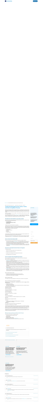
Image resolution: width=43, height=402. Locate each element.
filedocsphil (9, 388)
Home (15, 1)
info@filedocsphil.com (24, 398)
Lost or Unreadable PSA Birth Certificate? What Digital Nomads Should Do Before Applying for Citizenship (34, 214)
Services (19, 1)
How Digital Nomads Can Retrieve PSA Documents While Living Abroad (34, 217)
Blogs (26, 1)
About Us (30, 1)
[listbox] (34, 238)
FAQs (23, 1)
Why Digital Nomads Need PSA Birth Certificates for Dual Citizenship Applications (34, 220)
